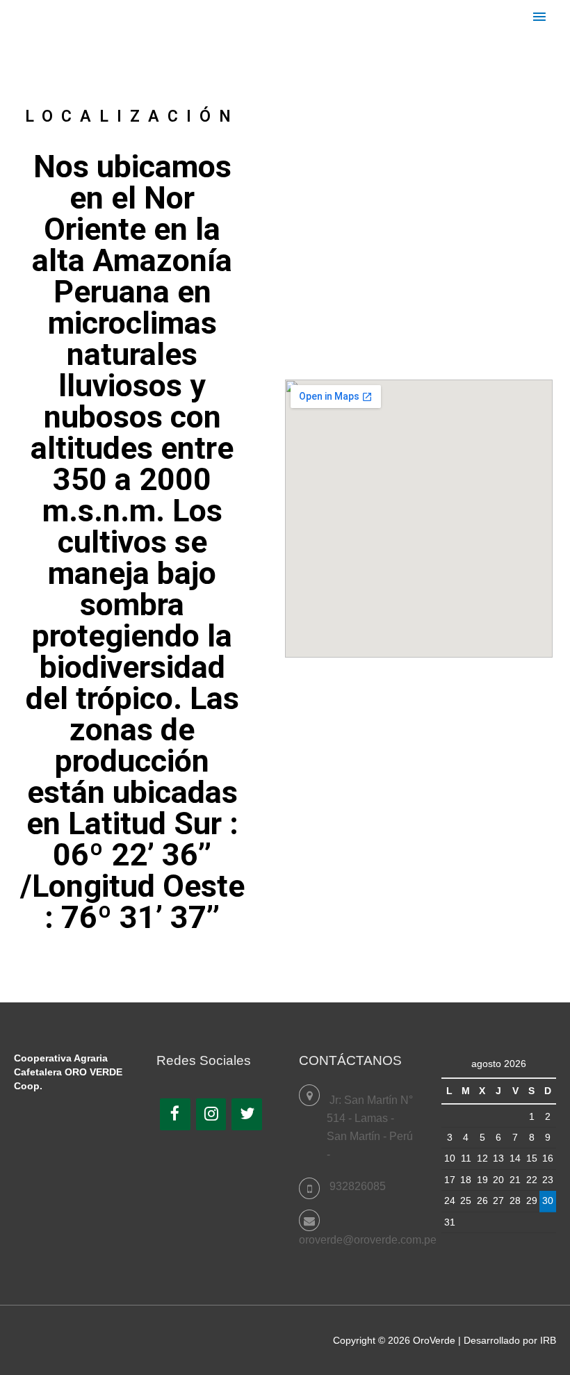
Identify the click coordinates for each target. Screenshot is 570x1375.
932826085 (357, 1186)
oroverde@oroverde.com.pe (368, 1240)
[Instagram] (211, 1114)
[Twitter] (246, 1114)
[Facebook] (175, 1114)
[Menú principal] (539, 17)
